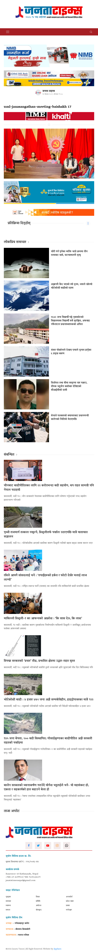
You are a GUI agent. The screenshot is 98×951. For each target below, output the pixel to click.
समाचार (8, 901)
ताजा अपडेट (12, 811)
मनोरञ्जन (69, 910)
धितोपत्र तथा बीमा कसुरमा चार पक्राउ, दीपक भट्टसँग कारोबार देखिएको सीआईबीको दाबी (69, 386)
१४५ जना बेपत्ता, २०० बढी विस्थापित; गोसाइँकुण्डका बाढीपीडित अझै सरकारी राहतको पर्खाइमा (48, 741)
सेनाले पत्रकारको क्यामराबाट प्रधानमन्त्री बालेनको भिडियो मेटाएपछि (70, 417)
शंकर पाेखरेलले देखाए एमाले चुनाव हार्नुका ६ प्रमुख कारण (71, 352)
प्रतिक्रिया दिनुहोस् (19, 223)
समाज (8, 910)
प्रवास (68, 906)
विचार (38, 897)
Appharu (57, 949)
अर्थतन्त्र (38, 906)
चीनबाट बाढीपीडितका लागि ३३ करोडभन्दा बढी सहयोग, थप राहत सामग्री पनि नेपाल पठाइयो (49, 488)
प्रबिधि (38, 901)
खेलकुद (38, 910)
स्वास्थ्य (8, 906)
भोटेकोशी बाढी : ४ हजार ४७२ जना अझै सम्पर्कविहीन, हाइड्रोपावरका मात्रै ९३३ (48, 700)
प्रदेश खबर (70, 901)
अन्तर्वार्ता (69, 897)
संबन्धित (9, 454)
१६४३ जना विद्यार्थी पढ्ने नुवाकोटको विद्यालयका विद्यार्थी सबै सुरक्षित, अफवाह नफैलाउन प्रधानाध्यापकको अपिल (70, 321)
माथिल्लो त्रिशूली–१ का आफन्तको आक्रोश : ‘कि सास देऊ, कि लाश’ (43, 618)
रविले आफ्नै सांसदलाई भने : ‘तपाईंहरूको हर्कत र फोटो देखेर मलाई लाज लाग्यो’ (45, 578)
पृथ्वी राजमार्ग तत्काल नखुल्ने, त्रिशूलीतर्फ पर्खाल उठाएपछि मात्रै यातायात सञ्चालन (46, 535)
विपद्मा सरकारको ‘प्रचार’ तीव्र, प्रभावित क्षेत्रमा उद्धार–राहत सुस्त (39, 661)
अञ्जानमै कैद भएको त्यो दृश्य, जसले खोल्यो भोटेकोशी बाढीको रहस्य (71, 286)
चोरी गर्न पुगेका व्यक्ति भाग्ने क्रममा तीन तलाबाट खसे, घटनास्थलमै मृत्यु (69, 253)
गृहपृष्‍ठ (8, 897)
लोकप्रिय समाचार (15, 242)
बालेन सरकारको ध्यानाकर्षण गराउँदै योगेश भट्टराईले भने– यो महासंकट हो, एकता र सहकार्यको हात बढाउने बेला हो (46, 788)
